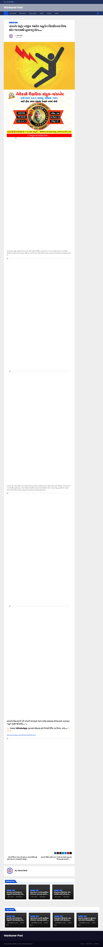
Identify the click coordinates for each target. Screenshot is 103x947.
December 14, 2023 (60, 922)
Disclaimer (96, 943)
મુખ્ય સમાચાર (13, 13)
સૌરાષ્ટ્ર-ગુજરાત (32, 13)
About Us (83, 943)
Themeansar (29, 943)
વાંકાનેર (16, 22)
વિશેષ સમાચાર (22, 13)
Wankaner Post (13, 7)
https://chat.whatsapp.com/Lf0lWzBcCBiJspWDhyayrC (21, 735)
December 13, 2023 (84, 922)
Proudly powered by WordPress (11, 943)
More (57, 13)
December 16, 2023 (13, 922)
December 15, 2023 (37, 922)
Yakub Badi (19, 35)
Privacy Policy (89, 943)
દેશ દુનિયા (49, 13)
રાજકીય (42, 13)
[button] (95, 13)
